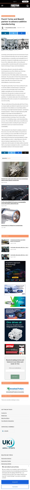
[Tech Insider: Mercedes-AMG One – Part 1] (5, 257)
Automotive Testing (6, 461)
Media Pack (4, 415)
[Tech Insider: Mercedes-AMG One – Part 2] (5, 249)
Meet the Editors (5, 418)
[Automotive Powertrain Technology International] (15, 5)
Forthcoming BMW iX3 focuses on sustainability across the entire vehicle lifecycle (13, 203)
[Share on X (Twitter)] (13, 33)
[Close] (28, 466)
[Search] (27, 5)
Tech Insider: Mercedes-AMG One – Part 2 (19, 247)
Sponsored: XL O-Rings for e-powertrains (11, 225)
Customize (15, 486)
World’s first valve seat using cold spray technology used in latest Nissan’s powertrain (14, 179)
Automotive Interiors (6, 458)
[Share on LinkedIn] (5, 33)
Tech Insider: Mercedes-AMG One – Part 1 (19, 255)
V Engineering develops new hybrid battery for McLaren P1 (17, 240)
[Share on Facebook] (22, 33)
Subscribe (25, 1)
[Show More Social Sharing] (27, 33)
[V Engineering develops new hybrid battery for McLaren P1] (5, 241)
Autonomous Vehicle (6, 463)
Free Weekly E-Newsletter (7, 421)
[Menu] (2, 5)
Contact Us (4, 413)
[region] (15, 477)
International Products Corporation (15, 391)
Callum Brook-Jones (11, 27)
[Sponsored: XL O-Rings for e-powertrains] (15, 216)
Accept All (15, 482)
